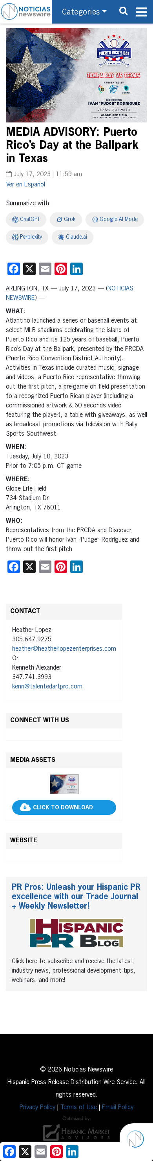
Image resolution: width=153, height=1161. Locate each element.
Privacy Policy (37, 1107)
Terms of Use (78, 1107)
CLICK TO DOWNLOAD (63, 808)
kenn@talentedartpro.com (47, 687)
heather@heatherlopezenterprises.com (64, 649)
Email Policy (117, 1107)
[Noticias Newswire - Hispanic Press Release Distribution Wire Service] (26, 12)
